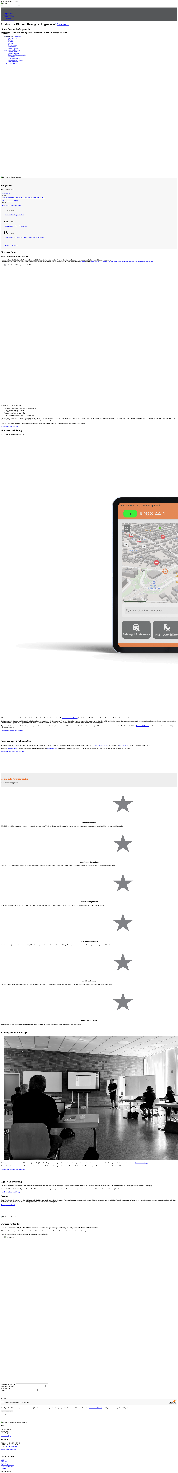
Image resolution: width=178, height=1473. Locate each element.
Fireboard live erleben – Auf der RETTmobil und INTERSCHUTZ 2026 (23, 198)
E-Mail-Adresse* (6, 1388)
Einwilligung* (5, 1408)
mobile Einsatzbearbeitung (70, 718)
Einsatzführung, (96, 261)
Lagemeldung (8, 13)
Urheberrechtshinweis (7, 1465)
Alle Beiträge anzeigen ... (11, 245)
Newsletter (7, 18)
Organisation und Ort (7, 1386)
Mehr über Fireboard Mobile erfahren (12, 730)
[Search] (19, 5)
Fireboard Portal (9, 20)
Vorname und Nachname (8, 1384)
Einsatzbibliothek (12, 748)
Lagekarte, (104, 261)
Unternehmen (8, 15)
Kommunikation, (112, 261)
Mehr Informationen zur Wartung (10, 1192)
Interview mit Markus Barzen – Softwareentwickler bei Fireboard (24, 237)
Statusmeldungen (124, 745)
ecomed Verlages (52, 748)
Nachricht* (4, 1398)
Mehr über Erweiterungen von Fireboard (12, 751)
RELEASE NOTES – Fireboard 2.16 (16, 226)
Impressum (4, 1461)
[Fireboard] (62, 24)
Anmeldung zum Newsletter (9, 1449)
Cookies (3, 1468)
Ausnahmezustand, (123, 261)
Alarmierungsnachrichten (100, 745)
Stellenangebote (9, 16)
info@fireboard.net (11, 1446)
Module (82, 261)
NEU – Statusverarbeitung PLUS (11, 205)
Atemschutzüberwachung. (145, 261)
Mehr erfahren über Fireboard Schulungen (13, 1169)
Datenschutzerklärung (95, 1408)
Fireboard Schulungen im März (14, 215)
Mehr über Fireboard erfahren (9, 426)
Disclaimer (4, 1463)
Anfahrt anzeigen (6, 1436)
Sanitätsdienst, (133, 261)
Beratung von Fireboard (8, 1205)
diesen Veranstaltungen (141, 1163)
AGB (2, 1460)
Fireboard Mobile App (142, 726)
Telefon (3, 1390)
